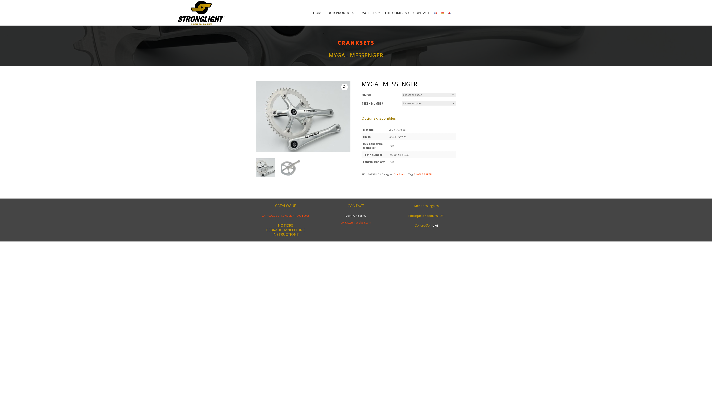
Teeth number (372, 104)
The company (396, 13)
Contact (421, 13)
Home (318, 13)
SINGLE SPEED (423, 174)
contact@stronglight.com (356, 222)
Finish (366, 95)
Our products (340, 13)
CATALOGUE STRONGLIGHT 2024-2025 (286, 215)
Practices (367, 13)
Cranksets (356, 42)
